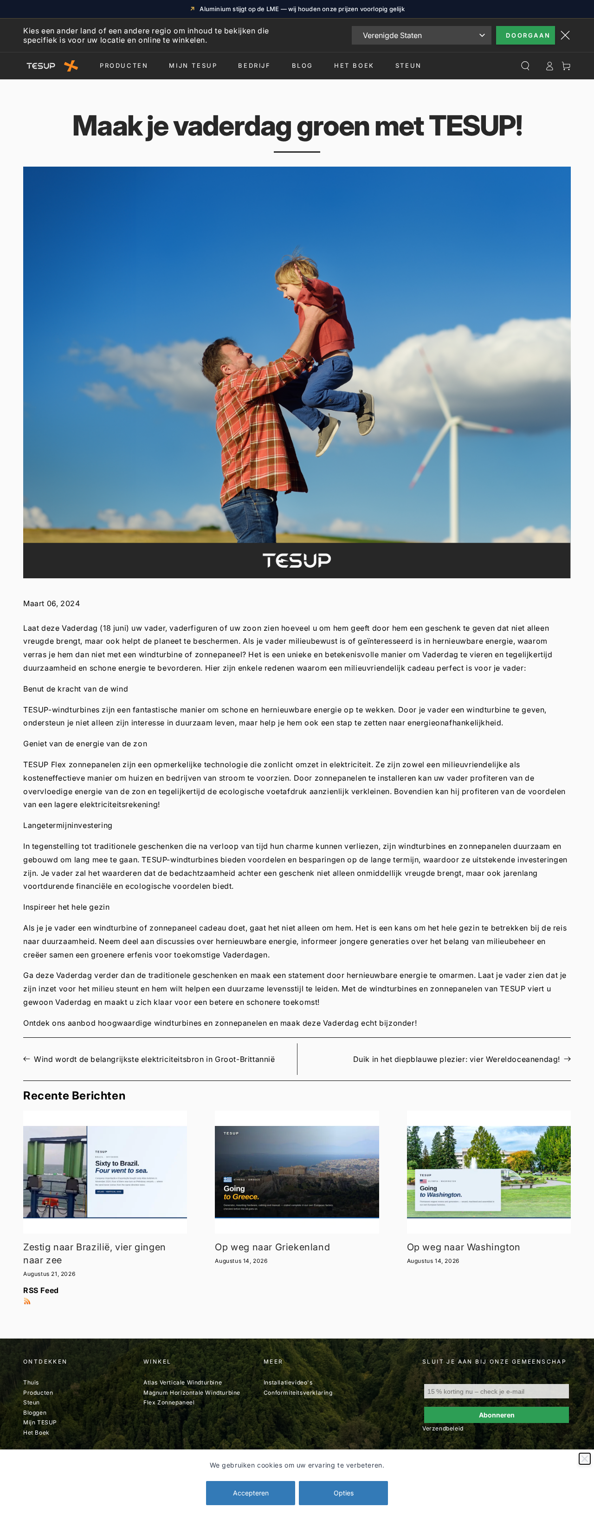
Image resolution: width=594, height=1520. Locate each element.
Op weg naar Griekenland (272, 1247)
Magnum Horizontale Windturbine (191, 1392)
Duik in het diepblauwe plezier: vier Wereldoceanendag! (456, 1059)
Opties (344, 1493)
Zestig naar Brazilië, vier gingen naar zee (94, 1254)
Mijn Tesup (193, 65)
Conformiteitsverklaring (298, 1392)
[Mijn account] (549, 66)
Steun (408, 65)
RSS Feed (41, 1290)
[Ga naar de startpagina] (50, 65)
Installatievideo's (288, 1382)
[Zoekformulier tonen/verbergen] (525, 66)
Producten (124, 65)
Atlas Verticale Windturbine (182, 1382)
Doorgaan (528, 35)
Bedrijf (254, 65)
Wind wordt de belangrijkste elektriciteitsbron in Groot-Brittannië (154, 1059)
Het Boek (354, 65)
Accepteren (251, 1493)
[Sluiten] (584, 1458)
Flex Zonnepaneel (169, 1402)
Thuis (31, 1382)
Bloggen (34, 1412)
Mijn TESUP (40, 1422)
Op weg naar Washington (464, 1247)
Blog (302, 65)
